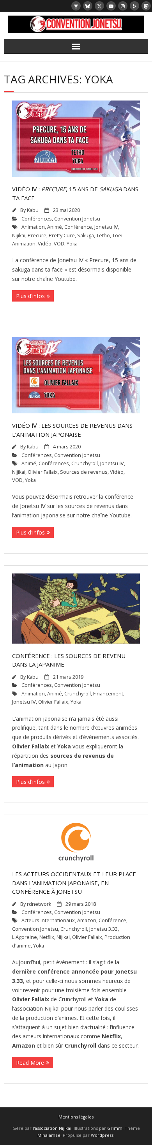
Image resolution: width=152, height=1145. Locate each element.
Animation (33, 227)
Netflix (46, 937)
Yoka (72, 243)
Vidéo (44, 243)
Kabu (33, 210)
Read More (30, 1062)
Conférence (78, 227)
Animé (54, 227)
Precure (37, 235)
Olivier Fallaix (43, 472)
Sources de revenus (84, 472)
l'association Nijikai (52, 1128)
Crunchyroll (84, 463)
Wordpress (102, 1135)
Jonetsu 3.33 (103, 929)
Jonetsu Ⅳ (106, 227)
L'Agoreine (24, 937)
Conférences (36, 218)
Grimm (114, 1128)
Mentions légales (76, 1117)
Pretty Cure (62, 235)
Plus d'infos (30, 296)
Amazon (86, 920)
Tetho (103, 235)
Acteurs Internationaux (48, 920)
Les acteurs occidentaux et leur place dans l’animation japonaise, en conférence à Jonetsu (74, 882)
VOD (59, 243)
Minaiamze (48, 1135)
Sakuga (85, 235)
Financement (108, 693)
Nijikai (18, 235)
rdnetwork (39, 904)
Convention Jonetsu (77, 218)
